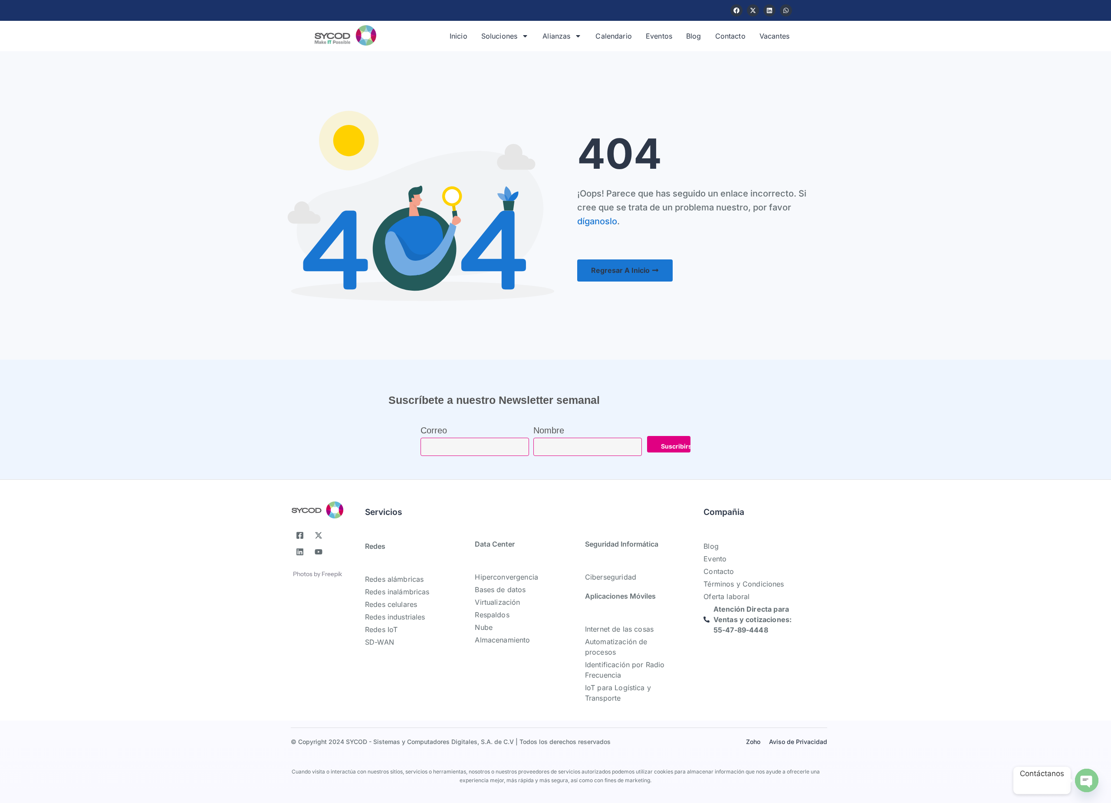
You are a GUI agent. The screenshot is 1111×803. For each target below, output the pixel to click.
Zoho (753, 741)
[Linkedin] (769, 10)
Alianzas (556, 36)
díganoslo (597, 221)
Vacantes (774, 36)
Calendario (613, 36)
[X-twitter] (753, 10)
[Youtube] (318, 552)
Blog (693, 36)
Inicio (458, 36)
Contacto (730, 36)
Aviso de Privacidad (798, 741)
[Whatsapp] (786, 10)
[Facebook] (736, 10)
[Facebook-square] (300, 535)
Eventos (659, 36)
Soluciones (499, 36)
